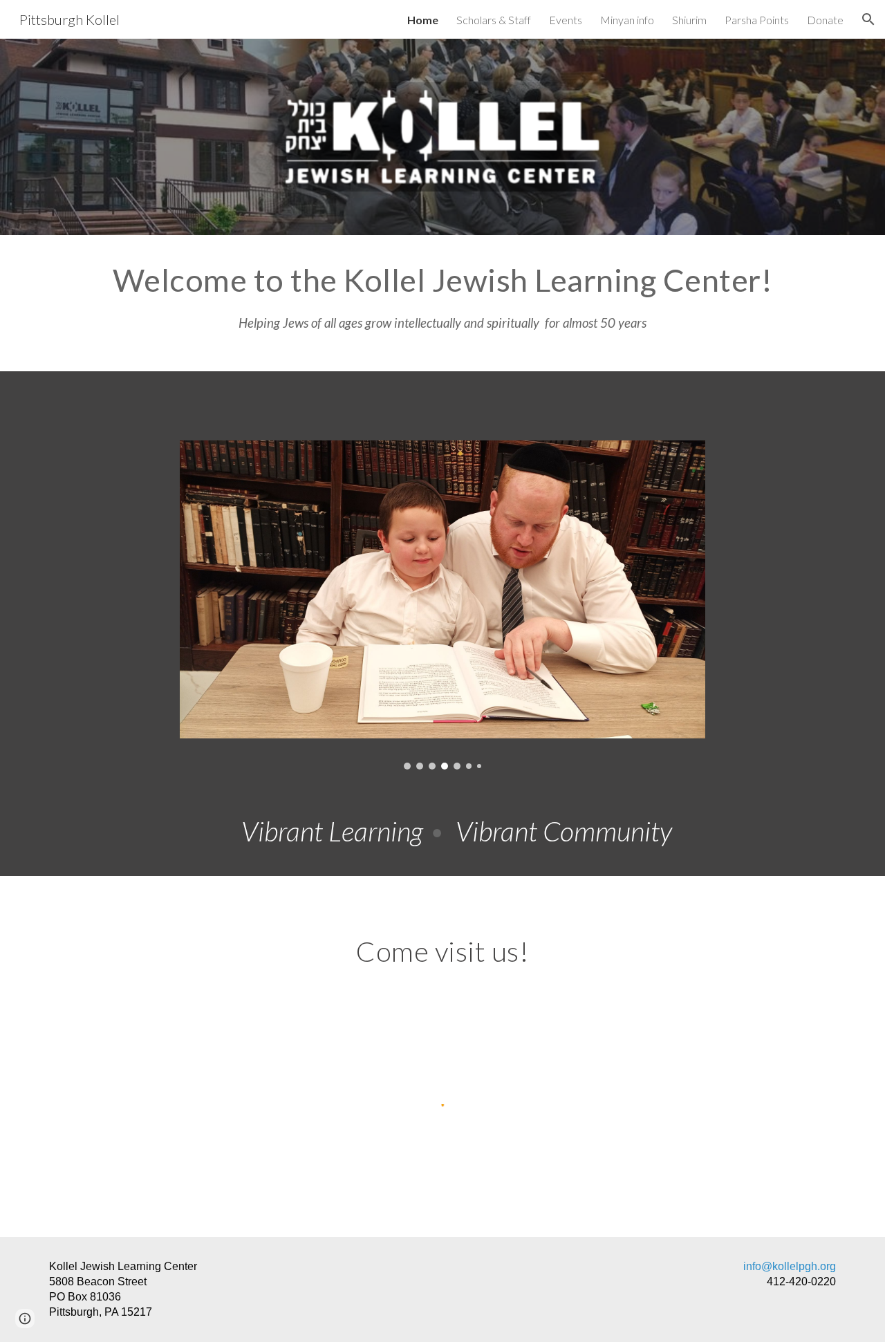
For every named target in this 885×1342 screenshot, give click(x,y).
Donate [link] (825, 19)
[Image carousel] (442, 605)
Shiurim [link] (689, 19)
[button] (868, 19)
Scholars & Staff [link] (493, 19)
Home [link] (422, 19)
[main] (442, 303)
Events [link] (565, 19)
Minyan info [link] (627, 19)
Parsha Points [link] (757, 19)
